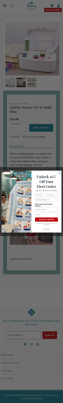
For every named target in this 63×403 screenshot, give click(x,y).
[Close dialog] (59, 172)
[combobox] (46, 209)
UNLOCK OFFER (46, 219)
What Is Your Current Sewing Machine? (43, 205)
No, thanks (46, 229)
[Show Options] (56, 209)
